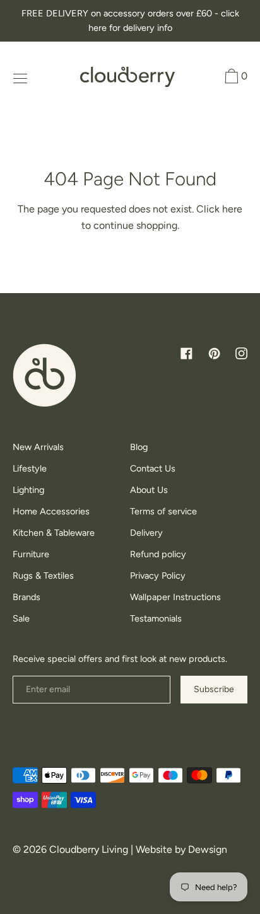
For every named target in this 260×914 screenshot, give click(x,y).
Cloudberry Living (88, 849)
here (232, 209)
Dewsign (207, 849)
